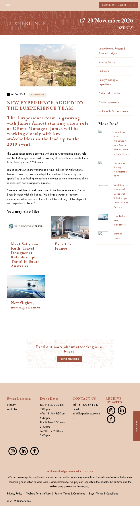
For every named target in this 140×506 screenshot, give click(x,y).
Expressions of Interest (118, 5)
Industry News (106, 62)
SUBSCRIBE (136, 426)
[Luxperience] (26, 23)
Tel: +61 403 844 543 (86, 404)
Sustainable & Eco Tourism (113, 111)
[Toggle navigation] (8, 5)
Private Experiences (109, 102)
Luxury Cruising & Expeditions (108, 82)
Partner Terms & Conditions (70, 493)
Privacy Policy (14, 493)
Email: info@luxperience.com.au (86, 413)
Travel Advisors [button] (69, 359)
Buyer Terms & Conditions (103, 493)
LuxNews (103, 71)
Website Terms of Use (38, 493)
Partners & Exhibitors (110, 93)
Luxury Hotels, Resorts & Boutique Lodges (111, 51)
